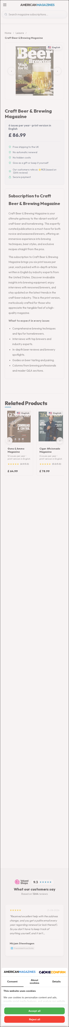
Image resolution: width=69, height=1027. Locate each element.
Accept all (34, 1010)
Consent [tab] (12, 981)
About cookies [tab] (34, 981)
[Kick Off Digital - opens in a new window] (52, 972)
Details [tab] (56, 981)
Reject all (34, 1019)
